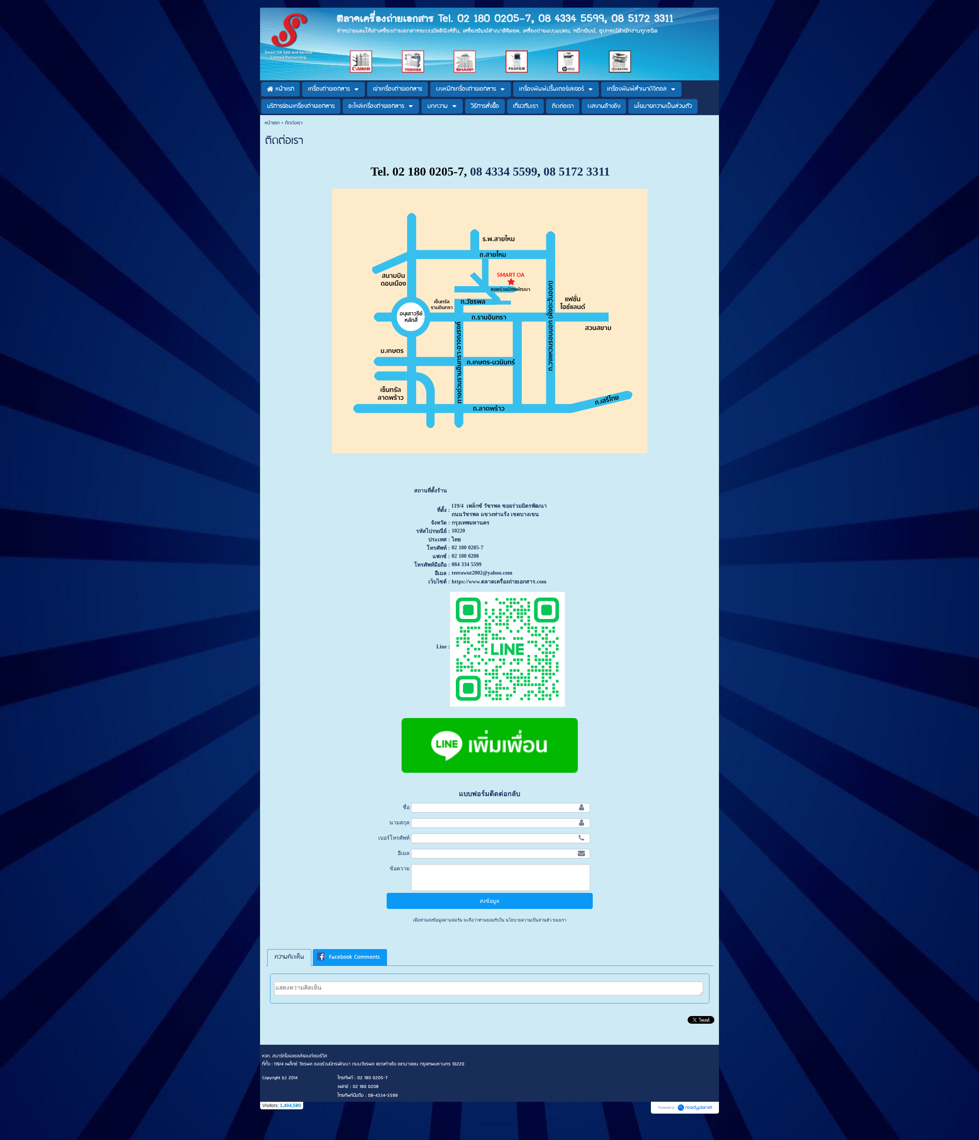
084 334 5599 (466, 564)
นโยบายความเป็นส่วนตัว (528, 920)
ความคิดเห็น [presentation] (289, 957)
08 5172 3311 (576, 171)
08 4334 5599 (503, 171)
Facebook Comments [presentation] (354, 957)
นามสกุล (399, 822)
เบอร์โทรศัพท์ (394, 838)
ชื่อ (406, 807)
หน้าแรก (272, 123)
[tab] (289, 957)
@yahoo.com (497, 573)
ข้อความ (400, 868)
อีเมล (404, 853)
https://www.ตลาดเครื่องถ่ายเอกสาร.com (499, 582)
